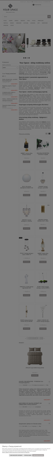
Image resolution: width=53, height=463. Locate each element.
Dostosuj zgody (27, 455)
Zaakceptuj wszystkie (38, 455)
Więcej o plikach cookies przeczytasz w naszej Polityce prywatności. (16, 452)
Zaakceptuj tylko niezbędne (16, 455)
